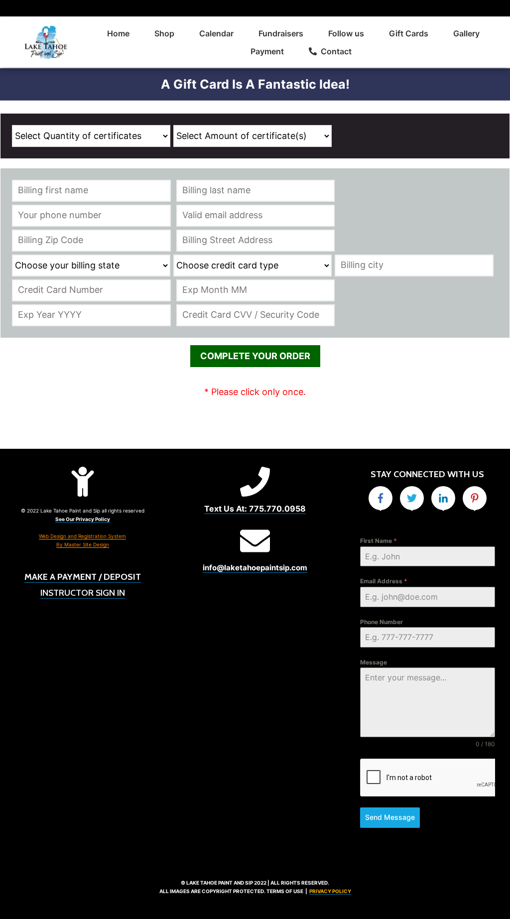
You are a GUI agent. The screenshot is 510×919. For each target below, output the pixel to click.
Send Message (390, 817)
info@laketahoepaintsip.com (255, 567)
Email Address (383, 581)
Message (373, 662)
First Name (378, 540)
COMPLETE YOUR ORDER (255, 356)
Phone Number (381, 622)
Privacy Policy (330, 891)
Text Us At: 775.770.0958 (255, 509)
